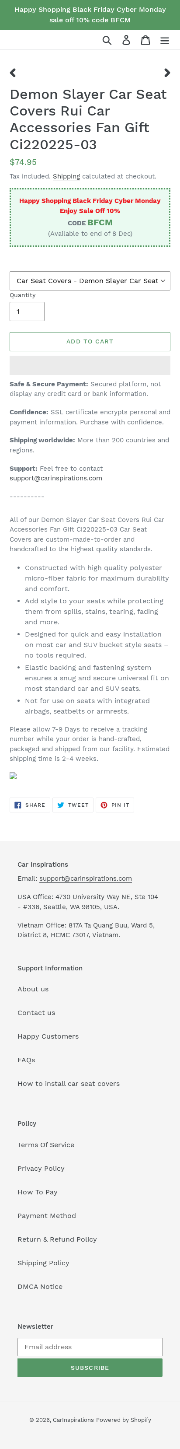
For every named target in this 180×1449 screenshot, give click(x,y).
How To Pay (37, 1192)
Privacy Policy (41, 1168)
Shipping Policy (43, 1263)
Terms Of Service (45, 1145)
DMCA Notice (39, 1286)
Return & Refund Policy (57, 1239)
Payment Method (46, 1215)
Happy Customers (48, 1036)
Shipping (66, 176)
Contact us (36, 1012)
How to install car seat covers (68, 1083)
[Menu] (164, 39)
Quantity (22, 294)
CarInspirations (73, 1420)
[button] (90, 365)
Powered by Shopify (123, 1420)
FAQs (26, 1060)
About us (32, 989)
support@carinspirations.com (56, 478)
